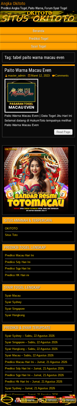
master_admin (16, 75)
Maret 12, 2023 (40, 75)
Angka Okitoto (13, 3)
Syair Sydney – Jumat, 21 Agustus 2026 (30, 388)
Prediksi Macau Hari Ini (19, 255)
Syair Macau (13, 295)
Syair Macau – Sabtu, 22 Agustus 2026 (29, 355)
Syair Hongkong (15, 315)
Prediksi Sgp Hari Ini (17, 268)
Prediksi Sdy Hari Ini (17, 262)
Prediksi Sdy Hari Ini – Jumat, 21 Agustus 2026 (34, 368)
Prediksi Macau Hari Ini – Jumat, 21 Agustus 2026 (36, 362)
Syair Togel (38, 46)
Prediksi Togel (38, 39)
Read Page (63, 132)
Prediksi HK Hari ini (17, 275)
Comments (62, 75)
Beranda (38, 31)
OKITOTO (11, 228)
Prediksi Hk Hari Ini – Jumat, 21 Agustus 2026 (33, 381)
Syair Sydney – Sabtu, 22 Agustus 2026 (30, 335)
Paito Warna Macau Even (27, 70)
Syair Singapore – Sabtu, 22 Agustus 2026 (31, 342)
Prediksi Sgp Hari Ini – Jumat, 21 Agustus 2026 (34, 375)
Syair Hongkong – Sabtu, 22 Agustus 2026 (31, 349)
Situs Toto (11, 235)
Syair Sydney (13, 302)
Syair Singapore (15, 308)
